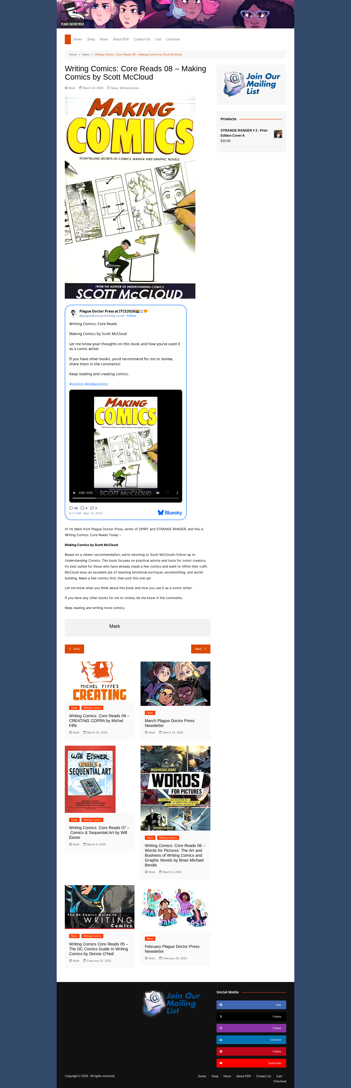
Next (198, 649)
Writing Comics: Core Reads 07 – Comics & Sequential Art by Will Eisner (99, 832)
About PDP (121, 39)
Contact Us (142, 39)
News (104, 39)
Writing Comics (129, 88)
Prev (77, 649)
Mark (72, 88)
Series (77, 39)
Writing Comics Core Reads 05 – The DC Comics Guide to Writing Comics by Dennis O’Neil (98, 949)
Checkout (173, 39)
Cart (158, 39)
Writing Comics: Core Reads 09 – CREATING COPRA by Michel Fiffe (99, 721)
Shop (91, 39)
